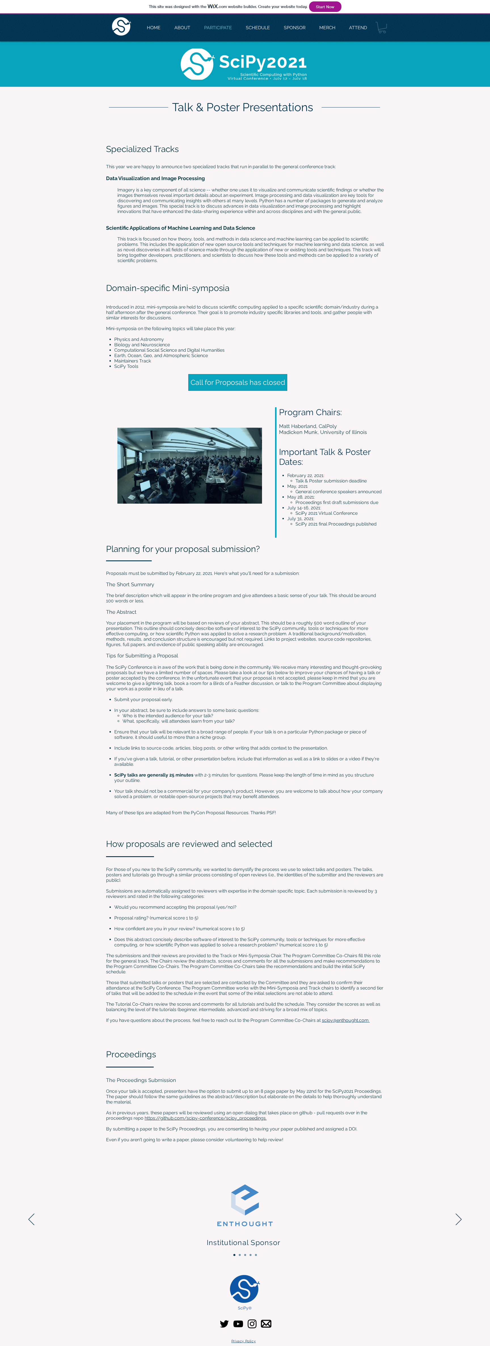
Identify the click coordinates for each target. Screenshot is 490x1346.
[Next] (459, 1220)
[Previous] (31, 1220)
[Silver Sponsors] (251, 1255)
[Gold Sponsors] (245, 1255)
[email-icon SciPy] (266, 1323)
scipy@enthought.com (346, 1020)
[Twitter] (224, 1324)
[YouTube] (238, 1324)
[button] (382, 27)
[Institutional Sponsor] (234, 1255)
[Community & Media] (256, 1255)
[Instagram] (252, 1324)
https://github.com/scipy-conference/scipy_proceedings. (206, 1118)
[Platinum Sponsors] (240, 1255)
